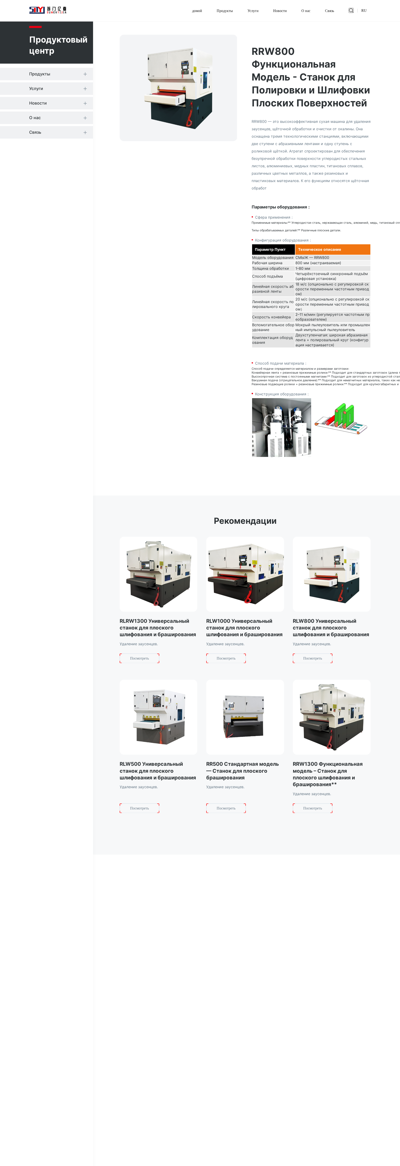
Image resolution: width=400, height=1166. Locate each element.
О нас (305, 11)
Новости (280, 11)
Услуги (253, 11)
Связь (329, 11)
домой (197, 11)
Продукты (225, 11)
